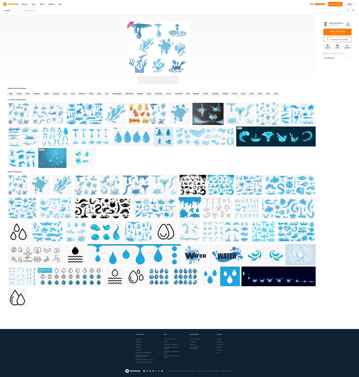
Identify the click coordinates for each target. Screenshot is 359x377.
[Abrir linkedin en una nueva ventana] (150, 371)
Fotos (33, 4)
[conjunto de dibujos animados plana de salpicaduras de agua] (189, 232)
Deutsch (219, 347)
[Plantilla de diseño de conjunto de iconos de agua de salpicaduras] (82, 158)
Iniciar (350, 4)
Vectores (24, 4)
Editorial (51, 4)
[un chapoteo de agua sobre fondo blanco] (24, 136)
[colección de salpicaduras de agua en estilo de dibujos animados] (22, 158)
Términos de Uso (201, 371)
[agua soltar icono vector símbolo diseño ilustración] (115, 276)
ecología (140, 94)
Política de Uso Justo (226, 371)
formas (234, 94)
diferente (82, 94)
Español (219, 341)
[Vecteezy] (10, 4)
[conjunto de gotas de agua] (164, 136)
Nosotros (193, 344)
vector (149, 94)
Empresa (138, 347)
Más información (329, 58)
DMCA (166, 341)
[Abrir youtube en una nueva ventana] (162, 371)
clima (65, 94)
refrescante (129, 94)
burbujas (196, 94)
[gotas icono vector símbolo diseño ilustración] (166, 232)
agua (10, 94)
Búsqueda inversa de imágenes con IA (142, 356)
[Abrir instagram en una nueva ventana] (147, 371)
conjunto (56, 94)
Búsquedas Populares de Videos (172, 356)
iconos (243, 94)
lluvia (27, 94)
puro (106, 94)
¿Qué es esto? (341, 53)
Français (219, 350)
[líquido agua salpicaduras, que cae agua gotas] (276, 136)
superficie (215, 94)
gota (187, 94)
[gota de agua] (132, 136)
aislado (205, 94)
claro (268, 94)
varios (73, 94)
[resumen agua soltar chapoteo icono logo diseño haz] (158, 276)
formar (168, 94)
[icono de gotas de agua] (220, 276)
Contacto (192, 341)
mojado (46, 94)
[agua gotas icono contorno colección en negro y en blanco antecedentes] (17, 297)
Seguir (348, 25)
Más (59, 4)
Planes (312, 4)
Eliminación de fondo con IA (144, 359)
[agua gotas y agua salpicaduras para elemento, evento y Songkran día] (76, 232)
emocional (178, 94)
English (219, 339)
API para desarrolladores (143, 352)
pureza (260, 94)
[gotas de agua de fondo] (52, 158)
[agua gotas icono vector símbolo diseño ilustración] (18, 232)
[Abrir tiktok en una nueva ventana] (156, 371)
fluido (91, 94)
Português (220, 344)
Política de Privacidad (213, 371)
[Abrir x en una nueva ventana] (159, 371)
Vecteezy (138, 341)
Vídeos (42, 4)
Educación (139, 350)
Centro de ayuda (195, 339)
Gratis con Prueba (337, 32)
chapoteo (37, 94)
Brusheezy (139, 339)
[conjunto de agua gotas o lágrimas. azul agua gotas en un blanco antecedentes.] (47, 232)
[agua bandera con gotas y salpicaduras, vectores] (227, 254)
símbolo (225, 94)
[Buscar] (348, 10)
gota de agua (117, 94)
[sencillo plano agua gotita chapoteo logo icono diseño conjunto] (185, 276)
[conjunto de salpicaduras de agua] (47, 114)
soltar (99, 94)
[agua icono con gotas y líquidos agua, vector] (195, 254)
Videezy (138, 344)
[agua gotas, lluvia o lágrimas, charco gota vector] (105, 232)
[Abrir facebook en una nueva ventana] (144, 371)
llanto (276, 94)
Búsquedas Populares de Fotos (172, 352)
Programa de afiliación (171, 344)
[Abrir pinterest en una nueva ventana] (153, 371)
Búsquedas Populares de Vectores (172, 348)
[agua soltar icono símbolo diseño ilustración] (75, 254)
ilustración (158, 94)
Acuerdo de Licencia (170, 339)
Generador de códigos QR (144, 362)
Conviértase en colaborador (194, 348)
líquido (19, 94)
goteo (252, 94)
